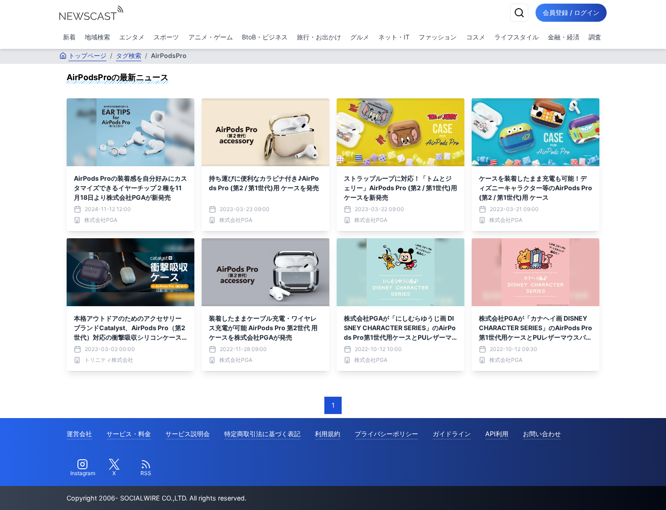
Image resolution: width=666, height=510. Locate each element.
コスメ (475, 37)
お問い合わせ (542, 434)
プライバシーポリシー (386, 434)
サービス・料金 (128, 434)
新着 (69, 37)
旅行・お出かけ (319, 37)
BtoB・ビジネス (265, 37)
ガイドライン (452, 434)
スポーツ (166, 37)
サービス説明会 (187, 434)
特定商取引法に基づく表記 (262, 434)
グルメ (359, 37)
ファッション (438, 37)
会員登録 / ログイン (571, 12)
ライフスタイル (516, 37)
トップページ (87, 55)
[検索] (519, 13)
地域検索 (97, 37)
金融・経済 (563, 37)
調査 (595, 37)
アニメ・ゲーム (210, 37)
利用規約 (327, 434)
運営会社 (79, 434)
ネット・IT (394, 37)
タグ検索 (128, 55)
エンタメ (132, 37)
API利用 (496, 434)
